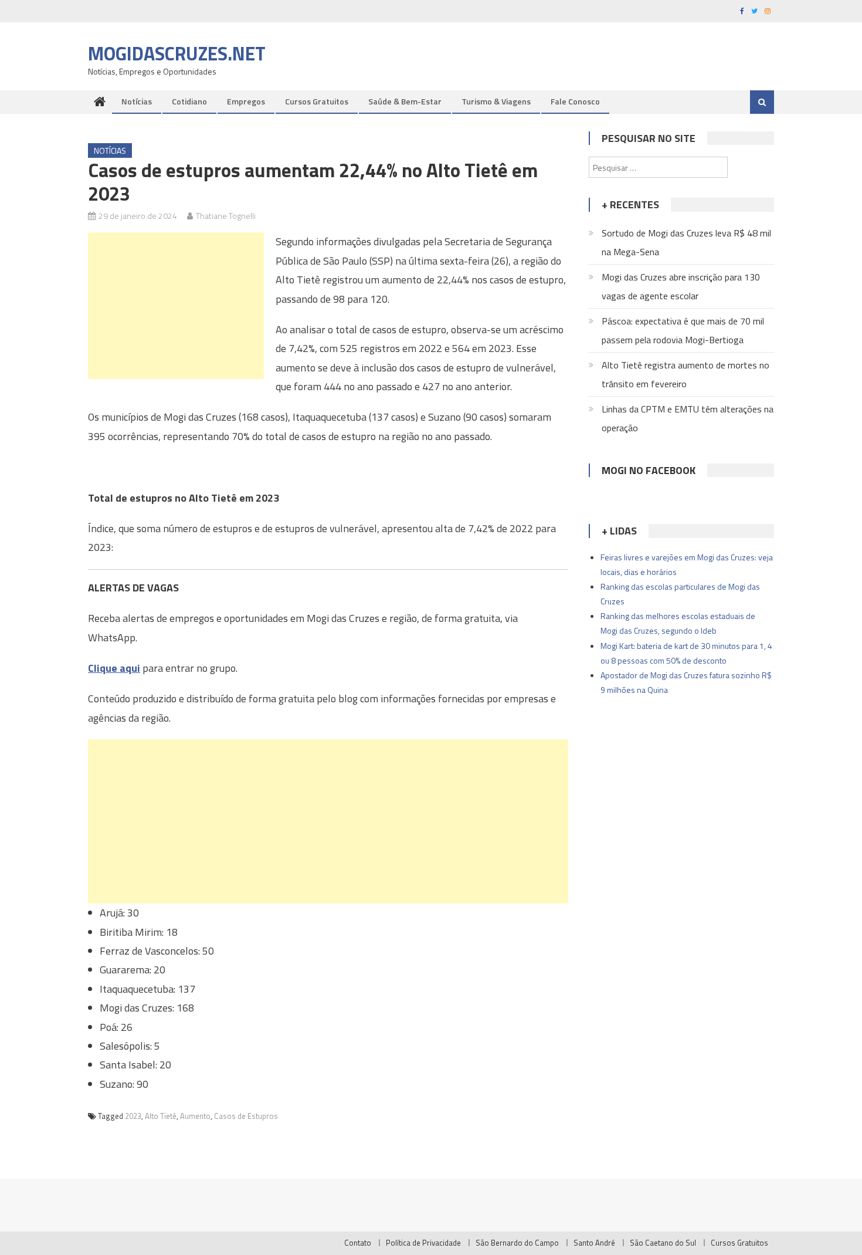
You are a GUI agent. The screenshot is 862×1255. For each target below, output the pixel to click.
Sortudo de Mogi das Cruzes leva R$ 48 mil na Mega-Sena (686, 242)
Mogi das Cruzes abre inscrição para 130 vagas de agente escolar (681, 286)
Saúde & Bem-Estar (405, 101)
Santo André (594, 1243)
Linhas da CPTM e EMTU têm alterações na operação (687, 418)
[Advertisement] (176, 305)
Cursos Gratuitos (316, 101)
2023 (133, 1116)
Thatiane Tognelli (226, 215)
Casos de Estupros (246, 1116)
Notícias (136, 101)
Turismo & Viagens (496, 101)
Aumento (195, 1116)
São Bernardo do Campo (517, 1243)
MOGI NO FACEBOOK (648, 470)
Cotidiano (189, 101)
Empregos (246, 101)
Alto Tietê (161, 1116)
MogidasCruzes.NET (177, 53)
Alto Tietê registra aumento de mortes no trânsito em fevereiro (685, 374)
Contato (357, 1243)
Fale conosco (575, 101)
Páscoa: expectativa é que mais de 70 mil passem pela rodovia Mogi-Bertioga (683, 330)
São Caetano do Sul (663, 1243)
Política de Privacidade (423, 1243)
